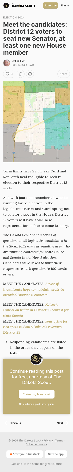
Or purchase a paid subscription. (36, 404)
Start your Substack (26, 454)
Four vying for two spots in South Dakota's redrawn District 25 (35, 327)
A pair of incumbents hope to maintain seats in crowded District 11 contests (33, 289)
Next (60, 423)
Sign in (65, 5)
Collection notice (36, 444)
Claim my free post (36, 394)
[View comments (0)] (21, 74)
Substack (17, 464)
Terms (59, 440)
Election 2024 (14, 17)
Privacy (48, 440)
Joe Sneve (18, 61)
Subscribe (50, 5)
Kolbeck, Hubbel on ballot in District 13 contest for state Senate (36, 310)
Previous (15, 423)
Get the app (56, 454)
